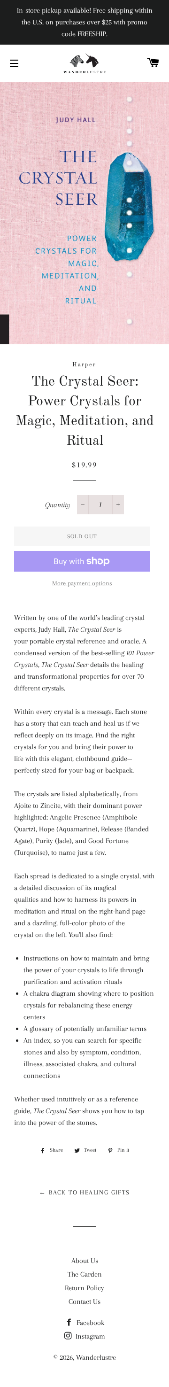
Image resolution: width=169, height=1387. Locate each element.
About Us (84, 1260)
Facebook (89, 1322)
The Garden (85, 1274)
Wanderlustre (96, 1357)
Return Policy (84, 1288)
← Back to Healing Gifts (84, 1192)
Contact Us (84, 1301)
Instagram (89, 1336)
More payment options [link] (82, 583)
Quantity (57, 505)
